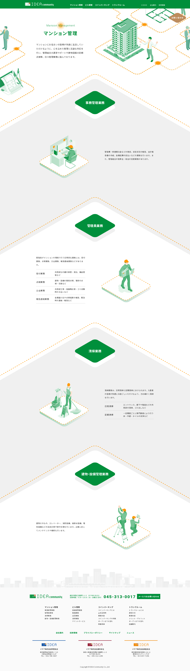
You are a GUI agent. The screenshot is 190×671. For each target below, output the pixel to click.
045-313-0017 (120, 596)
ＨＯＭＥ (144, 5)
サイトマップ (114, 632)
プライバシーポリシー (93, 632)
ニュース (130, 632)
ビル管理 (88, 5)
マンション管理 (76, 5)
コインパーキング (102, 5)
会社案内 (153, 5)
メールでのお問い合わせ (148, 596)
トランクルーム (118, 5)
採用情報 (162, 5)
